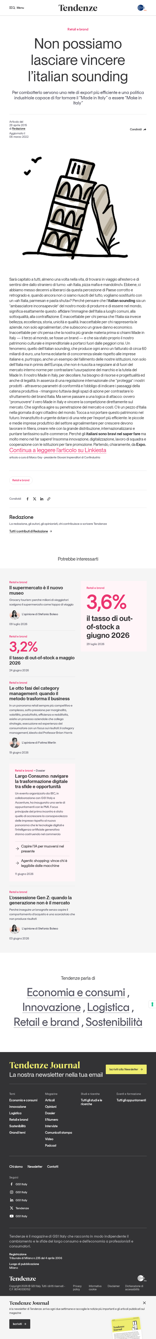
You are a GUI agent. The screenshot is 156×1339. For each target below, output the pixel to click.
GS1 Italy (21, 1184)
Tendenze (22, 1208)
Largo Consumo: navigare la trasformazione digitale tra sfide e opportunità (41, 781)
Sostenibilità (114, 1022)
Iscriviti (17, 1324)
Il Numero (51, 1120)
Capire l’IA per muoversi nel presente (42, 848)
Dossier (50, 1113)
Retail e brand (20, 480)
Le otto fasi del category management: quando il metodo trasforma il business (39, 693)
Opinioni (50, 1107)
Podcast (50, 1145)
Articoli (50, 1100)
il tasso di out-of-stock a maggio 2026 (42, 653)
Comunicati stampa (58, 1132)
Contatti (52, 1167)
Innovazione (51, 1007)
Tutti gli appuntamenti (131, 1100)
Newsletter (35, 1167)
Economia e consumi (76, 992)
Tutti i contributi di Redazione (28, 531)
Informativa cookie (95, 1288)
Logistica (108, 1007)
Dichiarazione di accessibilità (134, 1288)
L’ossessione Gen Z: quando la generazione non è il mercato (40, 900)
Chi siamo (16, 1167)
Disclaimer (114, 1286)
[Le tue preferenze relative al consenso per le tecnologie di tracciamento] (152, 1004)
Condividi (136, 129)
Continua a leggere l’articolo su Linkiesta (57, 450)
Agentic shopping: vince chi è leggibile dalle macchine (44, 863)
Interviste (51, 1126)
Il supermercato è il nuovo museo (36, 590)
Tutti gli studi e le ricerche (91, 1102)
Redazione (18, 128)
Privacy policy (77, 1288)
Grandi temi (17, 1132)
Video (49, 1139)
